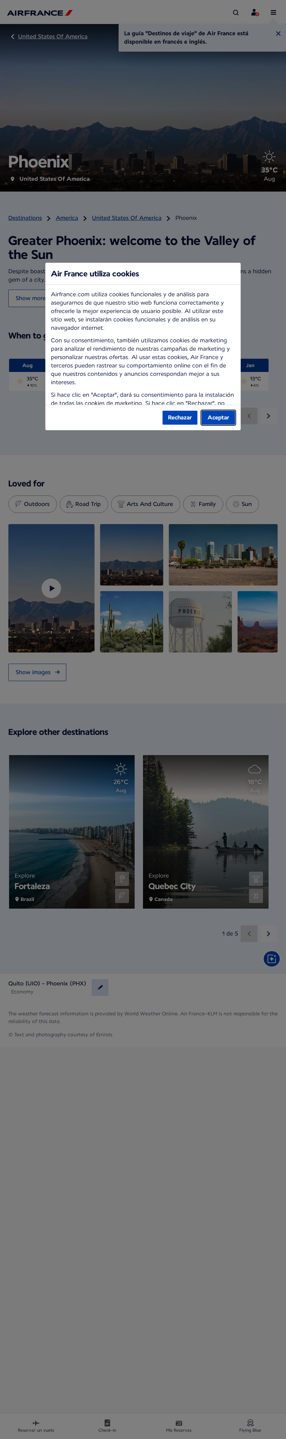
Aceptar (218, 417)
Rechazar (180, 417)
